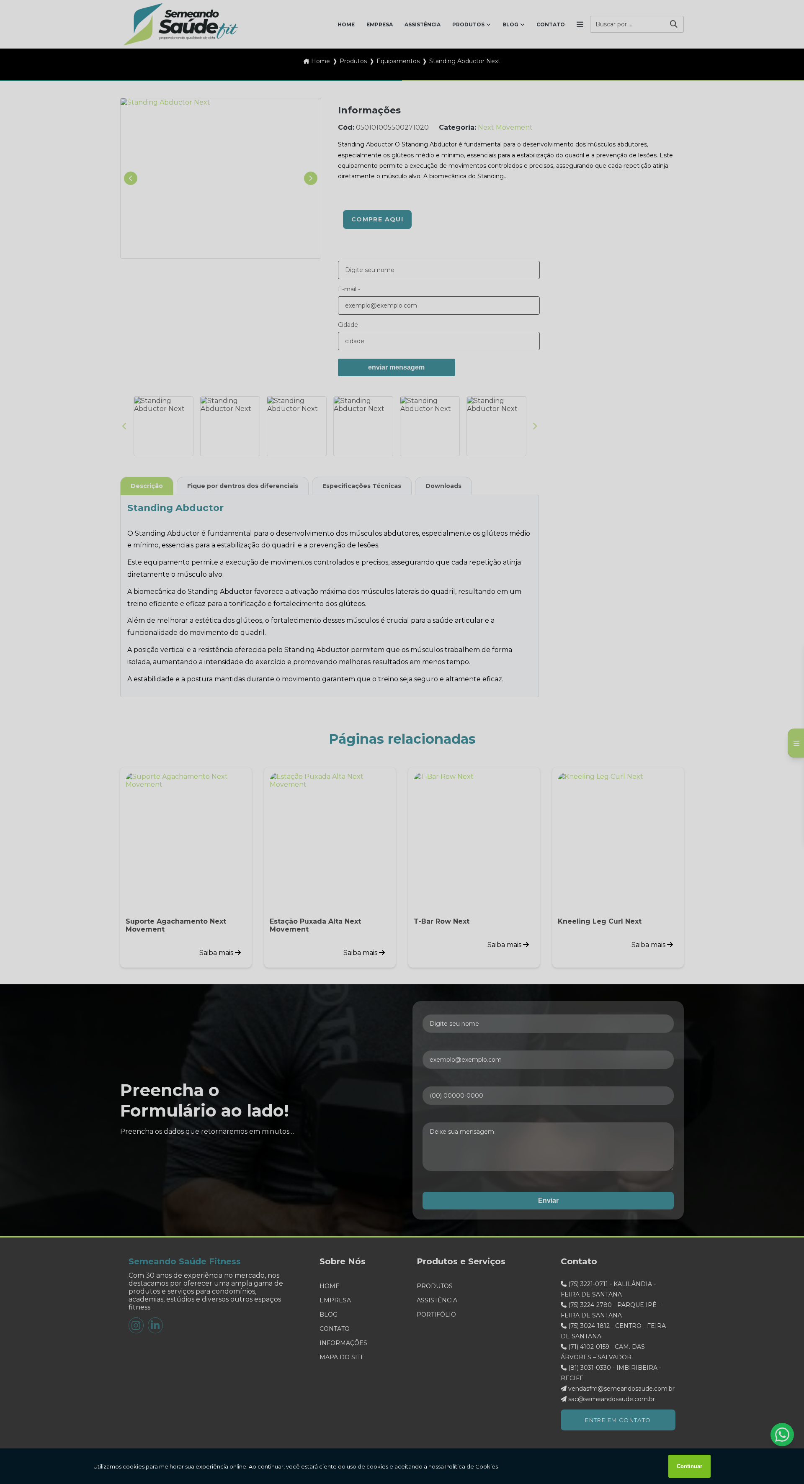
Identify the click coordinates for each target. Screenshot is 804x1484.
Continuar (689, 1466)
